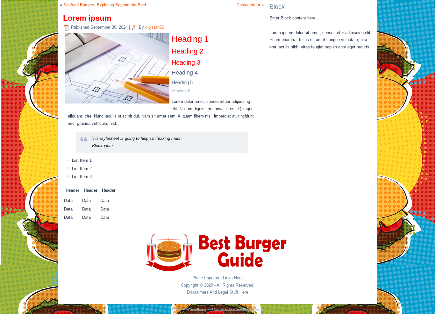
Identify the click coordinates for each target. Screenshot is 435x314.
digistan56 (154, 27)
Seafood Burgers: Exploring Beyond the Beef (104, 5)
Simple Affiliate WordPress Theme (238, 309)
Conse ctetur (248, 5)
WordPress (198, 309)
